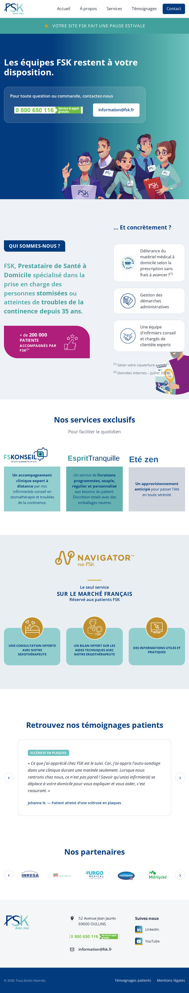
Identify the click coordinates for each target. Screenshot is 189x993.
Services (114, 8)
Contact (174, 8)
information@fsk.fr (116, 110)
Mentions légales (171, 980)
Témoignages (144, 8)
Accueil (63, 8)
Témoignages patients (133, 980)
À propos (88, 8)
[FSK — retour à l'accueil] (13, 8)
